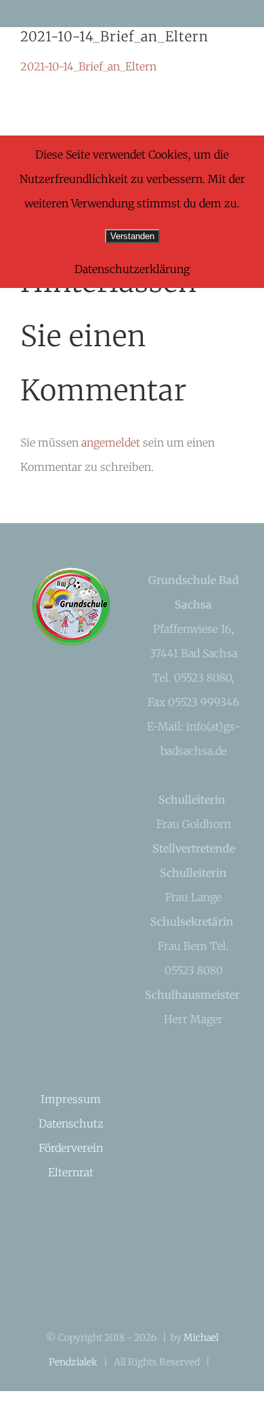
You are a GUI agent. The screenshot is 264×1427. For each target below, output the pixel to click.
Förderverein (71, 1148)
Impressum (71, 1099)
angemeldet (110, 442)
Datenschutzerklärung (132, 269)
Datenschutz (71, 1123)
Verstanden (132, 236)
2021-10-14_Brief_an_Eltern (88, 66)
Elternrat (70, 1172)
